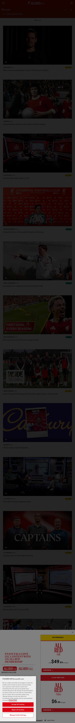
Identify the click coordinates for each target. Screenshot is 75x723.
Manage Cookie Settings (18, 715)
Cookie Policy (13, 700)
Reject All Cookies (18, 710)
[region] (18, 698)
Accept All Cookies (18, 704)
